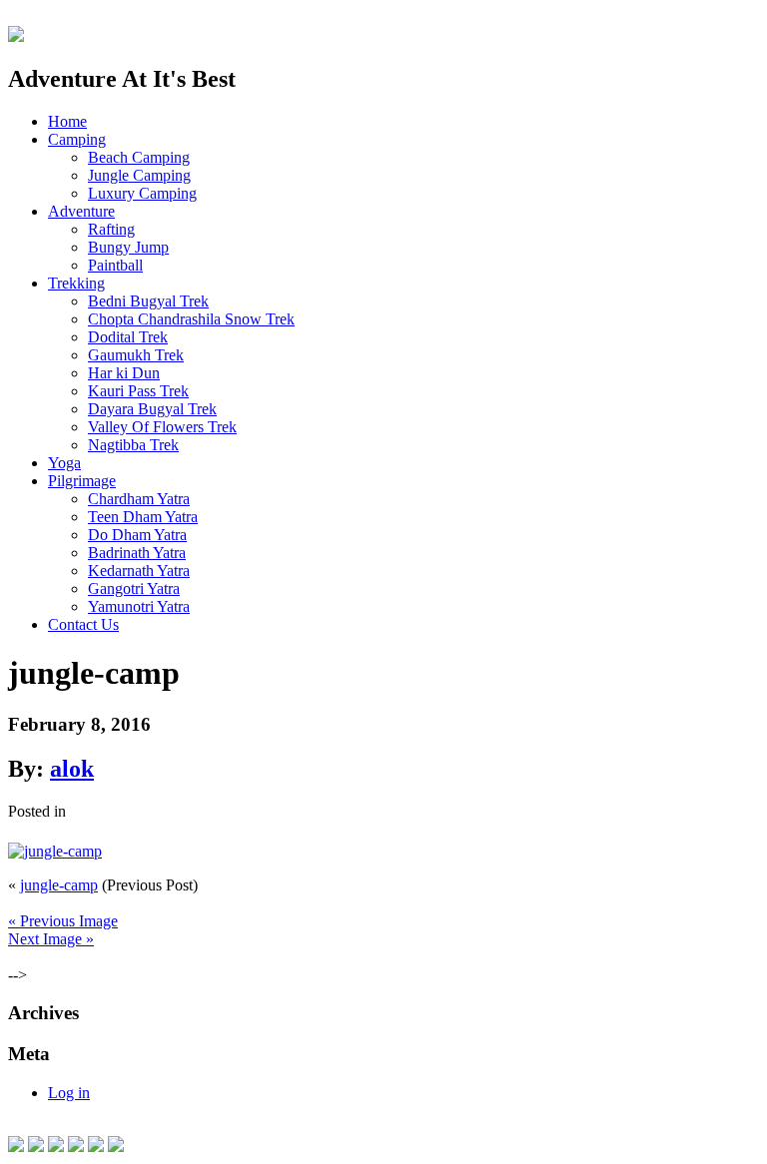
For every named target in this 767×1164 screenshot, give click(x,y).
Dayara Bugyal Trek (152, 408)
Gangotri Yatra (134, 588)
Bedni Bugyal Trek (148, 300)
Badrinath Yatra (137, 552)
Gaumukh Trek (136, 354)
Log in (69, 1092)
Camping (77, 139)
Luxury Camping (142, 193)
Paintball (115, 265)
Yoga (64, 462)
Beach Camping (139, 157)
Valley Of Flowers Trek (162, 426)
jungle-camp (59, 884)
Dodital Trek (128, 336)
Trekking (76, 283)
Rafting (111, 229)
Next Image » (51, 938)
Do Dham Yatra (137, 534)
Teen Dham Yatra (143, 516)
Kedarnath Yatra (139, 570)
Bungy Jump (128, 247)
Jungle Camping (139, 175)
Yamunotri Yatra (139, 606)
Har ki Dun (124, 372)
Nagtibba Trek (133, 444)
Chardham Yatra (139, 498)
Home (67, 121)
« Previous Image (63, 920)
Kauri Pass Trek (138, 390)
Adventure (81, 211)
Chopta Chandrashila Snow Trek (191, 318)
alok (72, 769)
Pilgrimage (82, 480)
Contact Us (83, 624)
